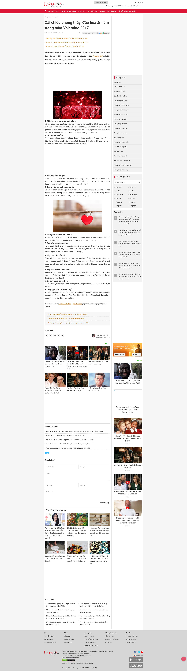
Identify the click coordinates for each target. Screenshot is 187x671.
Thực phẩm (119, 202)
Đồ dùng (132, 191)
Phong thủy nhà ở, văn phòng (123, 165)
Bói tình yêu (108, 642)
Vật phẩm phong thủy (136, 6)
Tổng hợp (133, 206)
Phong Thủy (55, 17)
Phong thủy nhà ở (90, 642)
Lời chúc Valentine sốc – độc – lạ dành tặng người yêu (66, 318)
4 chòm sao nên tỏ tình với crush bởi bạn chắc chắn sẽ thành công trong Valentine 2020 (74, 431)
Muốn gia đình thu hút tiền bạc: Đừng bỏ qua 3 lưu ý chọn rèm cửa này (130, 243)
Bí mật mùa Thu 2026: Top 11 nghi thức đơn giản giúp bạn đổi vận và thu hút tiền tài (130, 254)
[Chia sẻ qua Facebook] (46, 336)
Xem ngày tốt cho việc (50, 642)
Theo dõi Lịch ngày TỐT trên (91, 33)
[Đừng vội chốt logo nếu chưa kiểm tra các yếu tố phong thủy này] (55, 547)
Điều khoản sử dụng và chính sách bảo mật (80, 668)
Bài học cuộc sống (131, 639)
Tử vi (57, 11)
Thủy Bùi (99, 335)
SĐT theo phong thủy (120, 147)
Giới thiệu (64, 668)
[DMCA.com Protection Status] (68, 661)
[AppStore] (136, 667)
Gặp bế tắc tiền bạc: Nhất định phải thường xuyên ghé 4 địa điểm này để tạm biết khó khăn (130, 232)
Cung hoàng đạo (71, 11)
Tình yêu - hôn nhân (120, 91)
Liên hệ (95, 668)
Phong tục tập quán (132, 636)
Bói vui (63, 11)
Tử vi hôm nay (109, 636)
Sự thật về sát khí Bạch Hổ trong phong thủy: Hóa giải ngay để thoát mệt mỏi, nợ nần (130, 276)
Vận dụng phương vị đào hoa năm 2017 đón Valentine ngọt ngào (67, 38)
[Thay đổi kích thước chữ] (80, 33)
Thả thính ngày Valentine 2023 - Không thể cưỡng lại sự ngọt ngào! (67, 444)
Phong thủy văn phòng (121, 128)
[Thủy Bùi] (93, 335)
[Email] (58, 336)
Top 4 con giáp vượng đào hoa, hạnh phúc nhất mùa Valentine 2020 (68, 448)
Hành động (133, 195)
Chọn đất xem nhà (119, 87)
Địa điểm (132, 202)
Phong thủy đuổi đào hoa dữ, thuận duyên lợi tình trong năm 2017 (67, 42)
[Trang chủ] (45, 11)
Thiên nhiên (119, 195)
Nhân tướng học (92, 11)
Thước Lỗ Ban (118, 151)
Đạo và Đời (102, 11)
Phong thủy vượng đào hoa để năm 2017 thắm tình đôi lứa (65, 46)
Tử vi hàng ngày (69, 639)
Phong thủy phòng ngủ (121, 110)
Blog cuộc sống (111, 11)
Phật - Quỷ (119, 198)
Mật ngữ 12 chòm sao (112, 639)
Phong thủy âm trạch (120, 133)
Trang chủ (47, 17)
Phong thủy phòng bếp (121, 114)
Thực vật (118, 187)
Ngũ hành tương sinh (123, 6)
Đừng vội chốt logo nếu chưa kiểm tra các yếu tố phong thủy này (55, 558)
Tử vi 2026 (67, 636)
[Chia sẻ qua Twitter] (50, 336)
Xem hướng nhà (119, 137)
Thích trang (120, 354)
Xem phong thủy (111, 6)
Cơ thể (118, 191)
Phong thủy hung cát (120, 156)
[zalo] (54, 336)
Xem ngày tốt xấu (49, 636)
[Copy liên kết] (62, 336)
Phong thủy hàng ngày (121, 170)
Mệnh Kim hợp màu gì (91, 645)
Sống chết (119, 206)
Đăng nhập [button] (140, 2)
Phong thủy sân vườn (120, 124)
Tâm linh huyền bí (131, 642)
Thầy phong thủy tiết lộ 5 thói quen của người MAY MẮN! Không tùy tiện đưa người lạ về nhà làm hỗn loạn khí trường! (55, 533)
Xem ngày (51, 11)
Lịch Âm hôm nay (49, 639)
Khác (133, 11)
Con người (133, 198)
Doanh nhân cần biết (120, 96)
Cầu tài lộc (117, 82)
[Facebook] (135, 652)
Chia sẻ (137, 354)
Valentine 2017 (98, 56)
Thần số (120, 11)
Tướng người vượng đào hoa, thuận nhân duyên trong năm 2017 (68, 323)
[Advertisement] (73, 79)
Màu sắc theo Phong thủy (122, 160)
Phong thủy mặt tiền (120, 119)
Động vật (132, 187)
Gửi (109, 480)
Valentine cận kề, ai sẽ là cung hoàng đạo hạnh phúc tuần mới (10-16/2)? (69, 440)
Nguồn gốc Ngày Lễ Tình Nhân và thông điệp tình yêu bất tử (67, 314)
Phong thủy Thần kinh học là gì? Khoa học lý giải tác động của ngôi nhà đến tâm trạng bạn (130, 265)
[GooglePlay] (136, 661)
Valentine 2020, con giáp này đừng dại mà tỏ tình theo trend (65, 435)
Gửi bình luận (105, 503)
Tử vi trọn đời (68, 642)
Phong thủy (81, 11)
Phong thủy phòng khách (121, 105)
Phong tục (127, 11)
